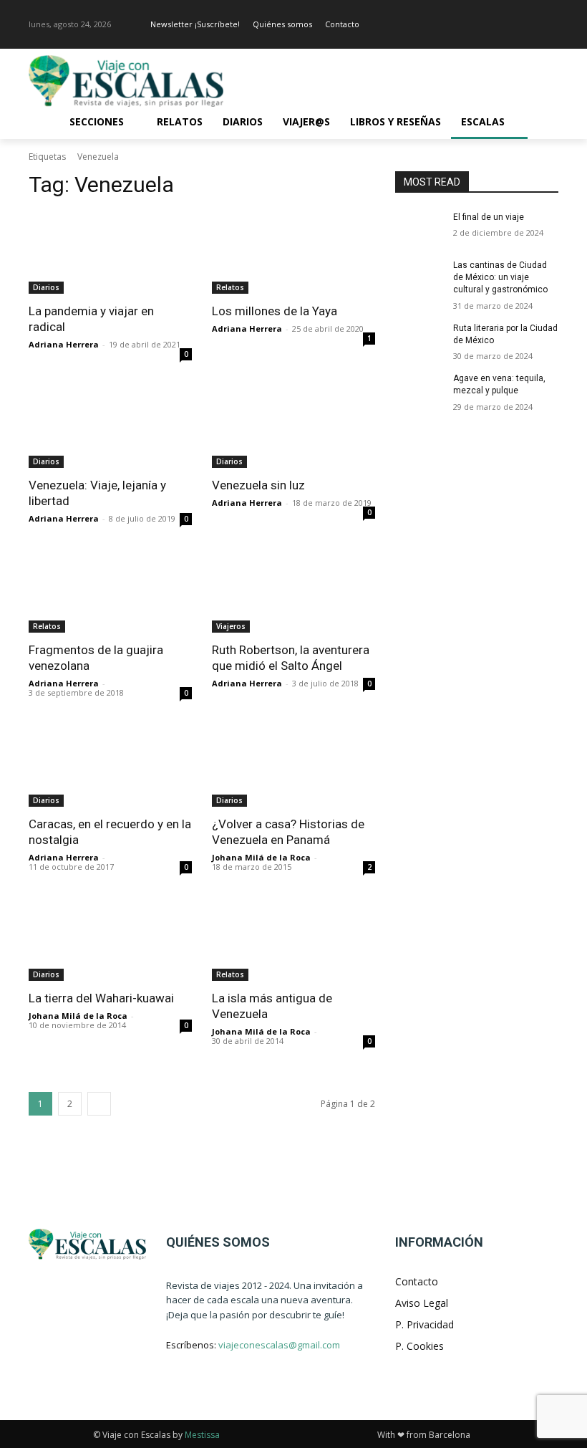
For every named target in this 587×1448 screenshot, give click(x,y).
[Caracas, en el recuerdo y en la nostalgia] (110, 766)
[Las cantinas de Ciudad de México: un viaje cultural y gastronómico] (419, 276)
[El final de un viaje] (419, 228)
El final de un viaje (488, 217)
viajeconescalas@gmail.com (279, 1344)
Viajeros (231, 626)
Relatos (230, 287)
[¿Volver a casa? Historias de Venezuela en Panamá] (293, 766)
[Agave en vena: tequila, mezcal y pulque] (419, 390)
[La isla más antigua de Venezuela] (293, 940)
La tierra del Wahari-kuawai (101, 998)
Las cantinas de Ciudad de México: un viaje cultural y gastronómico (500, 277)
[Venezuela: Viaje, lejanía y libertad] (110, 427)
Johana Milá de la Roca (261, 857)
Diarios (46, 287)
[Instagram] (550, 24)
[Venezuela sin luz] (293, 427)
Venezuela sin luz (258, 485)
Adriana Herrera (64, 344)
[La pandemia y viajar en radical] (110, 253)
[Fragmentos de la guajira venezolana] (110, 592)
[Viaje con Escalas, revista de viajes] (126, 81)
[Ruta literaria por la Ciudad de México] (419, 339)
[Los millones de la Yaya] (293, 253)
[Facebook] (530, 24)
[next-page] (99, 1104)
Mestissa (202, 1435)
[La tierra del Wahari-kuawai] (110, 940)
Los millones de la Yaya (274, 311)
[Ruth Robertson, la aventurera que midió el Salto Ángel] (293, 592)
